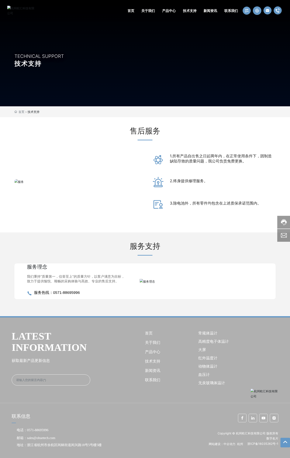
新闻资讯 (152, 370)
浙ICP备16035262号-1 (262, 443)
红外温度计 (207, 358)
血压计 (204, 374)
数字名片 (272, 438)
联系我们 (152, 380)
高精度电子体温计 (213, 341)
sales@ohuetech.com (41, 438)
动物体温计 (207, 366)
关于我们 (152, 342)
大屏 (202, 349)
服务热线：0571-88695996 (57, 292)
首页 (149, 333)
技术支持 (152, 361)
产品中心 (152, 352)
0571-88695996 (38, 430)
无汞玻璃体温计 (211, 383)
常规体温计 (207, 333)
